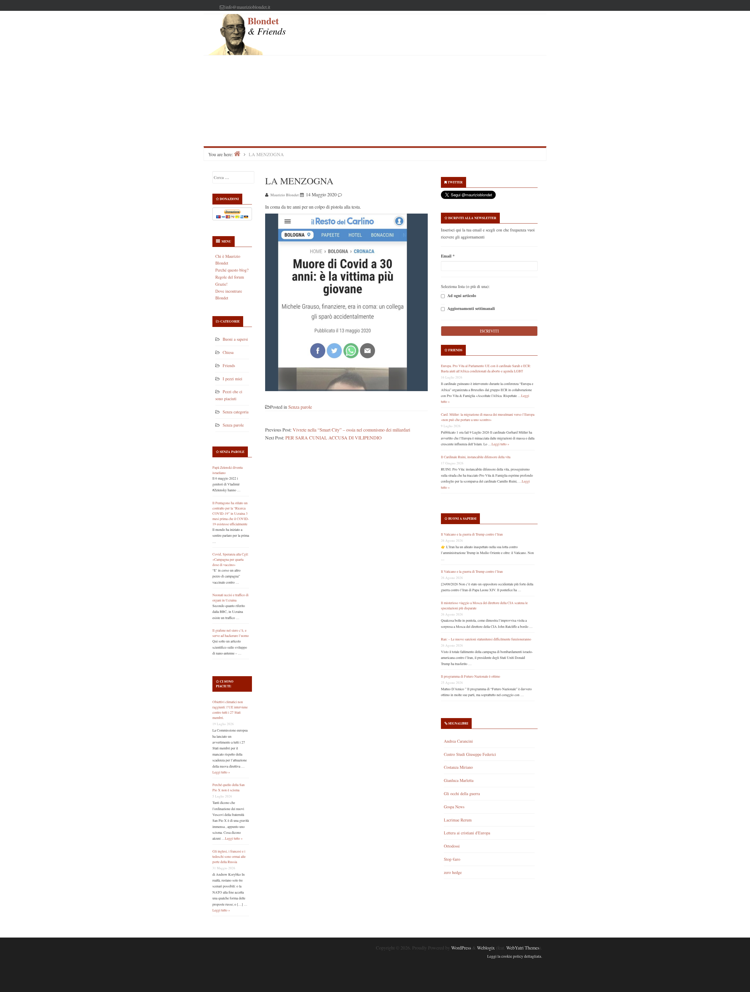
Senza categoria (235, 412)
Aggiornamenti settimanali (470, 309)
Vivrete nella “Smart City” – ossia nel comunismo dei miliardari (351, 430)
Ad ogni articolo (461, 296)
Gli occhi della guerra (462, 793)
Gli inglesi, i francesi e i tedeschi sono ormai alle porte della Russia (229, 856)
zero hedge (453, 872)
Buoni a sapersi (235, 339)
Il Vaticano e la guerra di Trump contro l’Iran (472, 534)
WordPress (461, 948)
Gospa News (454, 806)
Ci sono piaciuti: (224, 683)
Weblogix (486, 948)
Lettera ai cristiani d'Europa (467, 833)
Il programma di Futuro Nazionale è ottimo (470, 676)
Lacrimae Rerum (458, 820)
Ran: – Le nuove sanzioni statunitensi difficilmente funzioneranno (486, 639)
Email (448, 256)
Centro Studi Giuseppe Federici (470, 754)
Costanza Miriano (458, 767)
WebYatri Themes (522, 948)
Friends (229, 365)
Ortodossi (452, 846)
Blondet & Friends (267, 25)
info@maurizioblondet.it (247, 7)
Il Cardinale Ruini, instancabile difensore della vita (475, 456)
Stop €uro (452, 859)
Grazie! (221, 284)
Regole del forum (229, 277)
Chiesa (228, 352)
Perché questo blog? (231, 270)
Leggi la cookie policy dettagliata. (514, 956)
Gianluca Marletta (458, 780)
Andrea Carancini (458, 741)
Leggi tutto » (221, 772)
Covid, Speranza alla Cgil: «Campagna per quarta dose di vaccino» (230, 559)
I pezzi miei (232, 378)
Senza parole (233, 425)
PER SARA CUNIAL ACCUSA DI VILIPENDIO (333, 437)
